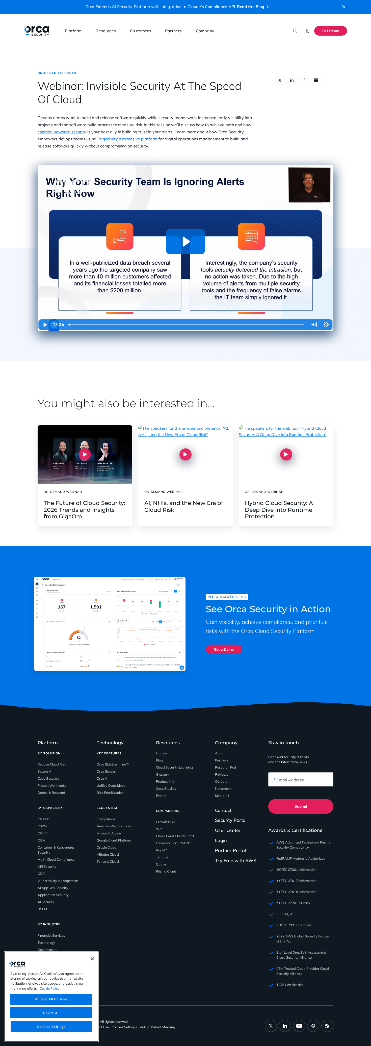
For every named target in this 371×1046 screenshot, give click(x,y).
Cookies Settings (51, 1026)
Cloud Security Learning (174, 767)
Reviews (221, 774)
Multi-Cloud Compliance (56, 859)
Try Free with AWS (235, 860)
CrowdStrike (165, 822)
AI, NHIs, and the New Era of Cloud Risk (183, 506)
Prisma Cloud (166, 871)
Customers (140, 30)
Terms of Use (99, 1027)
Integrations (106, 819)
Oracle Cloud (106, 847)
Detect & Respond (51, 792)
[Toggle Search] (295, 31)
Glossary (162, 774)
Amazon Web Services (114, 826)
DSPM (42, 909)
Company (205, 30)
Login (221, 840)
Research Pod (225, 767)
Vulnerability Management (58, 881)
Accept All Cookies (51, 999)
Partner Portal (230, 850)
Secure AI (45, 771)
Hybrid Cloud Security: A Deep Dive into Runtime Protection (279, 510)
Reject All (51, 1013)
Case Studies (166, 788)
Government (47, 950)
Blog (159, 760)
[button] (343, 7)
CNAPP (43, 819)
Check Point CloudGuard (175, 836)
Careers (221, 781)
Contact (223, 810)
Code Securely (48, 778)
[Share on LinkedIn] (292, 80)
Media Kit (222, 796)
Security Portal (231, 820)
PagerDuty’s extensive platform (127, 138)
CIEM (41, 840)
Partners (173, 30)
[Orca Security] (36, 31)
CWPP (42, 833)
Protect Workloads (52, 785)
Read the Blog (250, 6)
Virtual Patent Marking (157, 1027)
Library (161, 753)
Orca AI (102, 778)
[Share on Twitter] (280, 80)
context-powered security (62, 131)
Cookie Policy (49, 988)
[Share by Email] (316, 80)
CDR (41, 874)
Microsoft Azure (109, 833)
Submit (301, 806)
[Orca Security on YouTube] (299, 1026)
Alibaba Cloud (108, 854)
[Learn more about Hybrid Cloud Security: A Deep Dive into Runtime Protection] (286, 454)
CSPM (42, 826)
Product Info (165, 781)
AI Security (46, 902)
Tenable (162, 857)
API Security (47, 866)
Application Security (53, 895)
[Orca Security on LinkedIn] (285, 1026)
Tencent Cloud (108, 861)
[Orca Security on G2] (313, 1026)
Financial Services (51, 935)
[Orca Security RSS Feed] (327, 1026)
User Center (228, 830)
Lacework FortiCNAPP (173, 843)
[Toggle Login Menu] (307, 31)
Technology (46, 942)
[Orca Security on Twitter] (271, 1026)
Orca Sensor (106, 771)
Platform (73, 30)
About (220, 753)
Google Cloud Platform (114, 840)
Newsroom (223, 788)
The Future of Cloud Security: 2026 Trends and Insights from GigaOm (84, 510)
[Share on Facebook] (304, 80)
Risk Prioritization (110, 792)
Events (161, 796)
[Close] (92, 958)
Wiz (159, 829)
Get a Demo (224, 649)
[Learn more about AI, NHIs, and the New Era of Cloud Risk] (185, 454)
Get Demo (330, 31)
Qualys (161, 864)
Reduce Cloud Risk (52, 764)
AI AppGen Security (53, 888)
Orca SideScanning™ (113, 764)
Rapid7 (161, 850)
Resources (106, 30)
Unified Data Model (111, 785)
